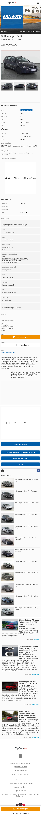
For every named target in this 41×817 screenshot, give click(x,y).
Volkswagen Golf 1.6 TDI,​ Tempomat (26, 491)
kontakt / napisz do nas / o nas (20, 763)
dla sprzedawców (20, 770)
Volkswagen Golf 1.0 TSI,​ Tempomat (26, 514)
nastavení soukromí (20, 787)
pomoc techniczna (20, 767)
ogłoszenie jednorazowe (20, 774)
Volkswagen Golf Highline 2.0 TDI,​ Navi (27, 503)
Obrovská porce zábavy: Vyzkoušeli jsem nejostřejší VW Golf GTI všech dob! (27, 714)
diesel (38, 31)
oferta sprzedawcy (20, 444)
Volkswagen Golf (25, 31)
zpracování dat (20, 791)
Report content (20, 780)
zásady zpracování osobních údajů (20, 783)
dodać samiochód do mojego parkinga (21, 452)
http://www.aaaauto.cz (8, 352)
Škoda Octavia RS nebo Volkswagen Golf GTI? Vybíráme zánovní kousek (29, 623)
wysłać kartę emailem (20, 458)
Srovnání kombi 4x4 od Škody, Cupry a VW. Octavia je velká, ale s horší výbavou (28, 649)
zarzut (20, 464)
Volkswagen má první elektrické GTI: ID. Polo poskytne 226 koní (29, 684)
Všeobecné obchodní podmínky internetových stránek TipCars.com (20, 795)
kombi (33, 31)
